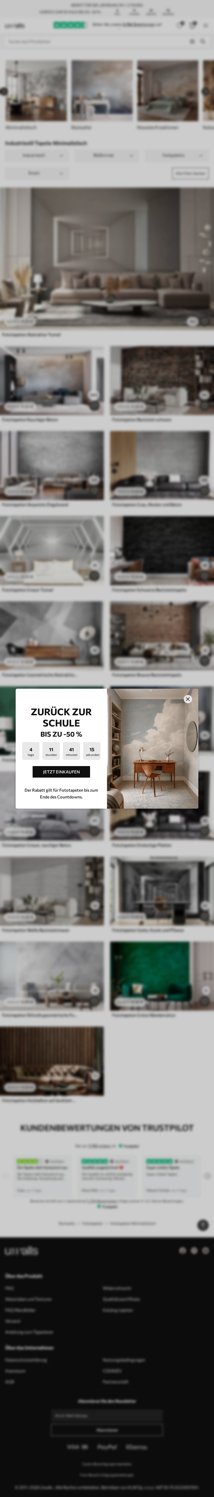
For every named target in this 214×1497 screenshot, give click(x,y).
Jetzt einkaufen (61, 771)
